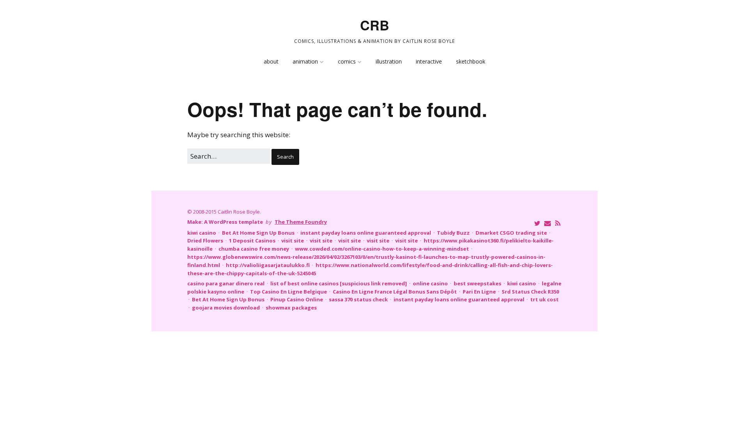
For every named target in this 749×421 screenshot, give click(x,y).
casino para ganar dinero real (225, 283)
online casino (430, 283)
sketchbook (470, 61)
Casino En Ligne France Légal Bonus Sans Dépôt (395, 291)
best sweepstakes (477, 283)
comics (347, 61)
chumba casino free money (253, 248)
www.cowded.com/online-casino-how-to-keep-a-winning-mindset (382, 248)
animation (305, 61)
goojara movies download (226, 307)
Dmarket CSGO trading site (511, 232)
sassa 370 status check (358, 299)
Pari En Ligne (479, 291)
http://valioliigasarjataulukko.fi (268, 265)
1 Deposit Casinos (252, 240)
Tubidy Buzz (453, 232)
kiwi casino (201, 232)
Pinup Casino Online (296, 299)
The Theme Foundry (301, 221)
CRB (374, 25)
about (271, 61)
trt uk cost (544, 299)
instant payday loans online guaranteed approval (365, 232)
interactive (429, 61)
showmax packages (291, 307)
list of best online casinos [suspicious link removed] (338, 283)
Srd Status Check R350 (530, 291)
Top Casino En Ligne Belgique (288, 291)
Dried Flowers (205, 240)
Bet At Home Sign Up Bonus (258, 232)
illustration (389, 61)
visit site (292, 240)
